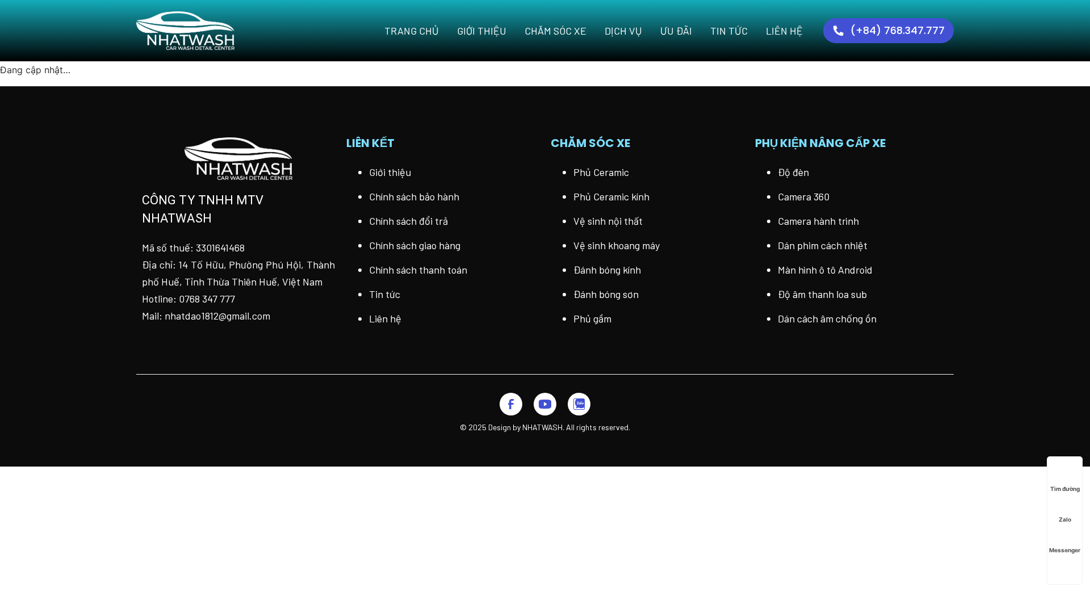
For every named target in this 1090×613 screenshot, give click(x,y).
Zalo (1065, 519)
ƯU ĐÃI (676, 30)
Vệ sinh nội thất (608, 221)
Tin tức (384, 294)
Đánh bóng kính (607, 269)
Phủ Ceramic (601, 172)
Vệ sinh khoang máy (616, 245)
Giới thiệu (481, 30)
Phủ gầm (592, 318)
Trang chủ (411, 30)
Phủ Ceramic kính (611, 196)
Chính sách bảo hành (414, 196)
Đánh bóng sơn (606, 294)
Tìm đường (1065, 488)
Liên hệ (784, 30)
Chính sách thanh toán (418, 269)
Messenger (1064, 550)
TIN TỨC (729, 30)
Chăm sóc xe (555, 30)
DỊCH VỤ (623, 30)
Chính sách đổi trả (408, 221)
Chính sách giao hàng (414, 245)
